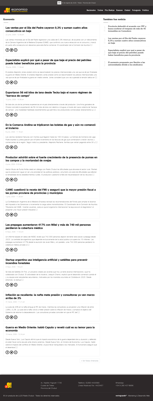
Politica (145, 10)
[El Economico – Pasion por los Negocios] (16, 10)
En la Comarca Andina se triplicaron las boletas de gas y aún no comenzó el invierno (51, 126)
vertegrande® (121, 396)
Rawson (119, 10)
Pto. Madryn (109, 10)
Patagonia (136, 10)
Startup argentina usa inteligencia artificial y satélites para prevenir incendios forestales (46, 261)
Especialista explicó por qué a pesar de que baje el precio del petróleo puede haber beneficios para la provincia (48, 61)
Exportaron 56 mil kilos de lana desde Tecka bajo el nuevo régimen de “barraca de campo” (49, 94)
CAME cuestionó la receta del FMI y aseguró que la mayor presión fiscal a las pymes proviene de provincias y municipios (51, 191)
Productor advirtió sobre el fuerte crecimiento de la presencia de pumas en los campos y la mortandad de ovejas (51, 159)
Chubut (127, 10)
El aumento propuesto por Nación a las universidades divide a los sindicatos (126, 63)
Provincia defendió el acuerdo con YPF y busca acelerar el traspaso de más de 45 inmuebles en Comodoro (127, 28)
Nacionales (91, 10)
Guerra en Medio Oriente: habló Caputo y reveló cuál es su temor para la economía (50, 329)
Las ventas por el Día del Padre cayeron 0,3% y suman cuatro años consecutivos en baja (46, 29)
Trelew (100, 10)
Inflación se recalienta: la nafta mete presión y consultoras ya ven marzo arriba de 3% (50, 296)
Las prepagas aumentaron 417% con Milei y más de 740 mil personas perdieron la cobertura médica (48, 226)
